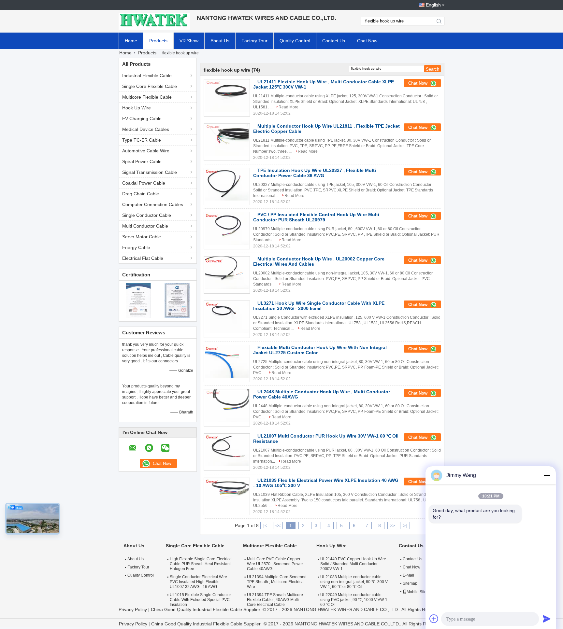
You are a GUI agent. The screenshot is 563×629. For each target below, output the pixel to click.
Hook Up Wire (136, 107)
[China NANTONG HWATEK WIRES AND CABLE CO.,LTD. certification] (138, 300)
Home (131, 40)
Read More (288, 107)
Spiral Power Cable (142, 161)
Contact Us (333, 40)
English (433, 4)
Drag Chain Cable (140, 193)
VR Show (189, 40)
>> (392, 525)
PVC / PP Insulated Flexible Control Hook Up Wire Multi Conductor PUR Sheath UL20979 (316, 217)
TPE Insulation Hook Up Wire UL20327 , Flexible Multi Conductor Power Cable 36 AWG (314, 173)
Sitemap (410, 583)
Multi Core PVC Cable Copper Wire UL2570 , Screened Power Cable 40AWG (275, 564)
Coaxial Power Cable (143, 183)
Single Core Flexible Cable (149, 86)
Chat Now (367, 40)
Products (158, 40)
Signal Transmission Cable (149, 172)
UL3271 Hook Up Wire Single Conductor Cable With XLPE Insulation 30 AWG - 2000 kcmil (318, 306)
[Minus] (547, 475)
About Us (219, 40)
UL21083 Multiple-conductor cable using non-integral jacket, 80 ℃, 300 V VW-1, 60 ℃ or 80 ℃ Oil (354, 582)
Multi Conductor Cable (145, 226)
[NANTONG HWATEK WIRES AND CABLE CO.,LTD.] (154, 21)
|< (265, 525)
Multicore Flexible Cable (147, 97)
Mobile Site (416, 592)
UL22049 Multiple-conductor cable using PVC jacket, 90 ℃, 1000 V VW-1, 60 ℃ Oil (354, 600)
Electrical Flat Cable (142, 258)
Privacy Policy (133, 609)
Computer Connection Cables (152, 204)
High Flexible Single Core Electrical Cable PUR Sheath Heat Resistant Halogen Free (201, 564)
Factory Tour (254, 40)
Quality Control (295, 40)
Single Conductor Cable (146, 215)
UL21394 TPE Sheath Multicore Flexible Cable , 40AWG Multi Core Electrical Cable (275, 600)
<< (278, 525)
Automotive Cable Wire (145, 150)
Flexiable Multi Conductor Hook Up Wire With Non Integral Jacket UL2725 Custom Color (320, 350)
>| (405, 525)
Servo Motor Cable (141, 236)
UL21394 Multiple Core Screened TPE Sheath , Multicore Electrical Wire (277, 582)
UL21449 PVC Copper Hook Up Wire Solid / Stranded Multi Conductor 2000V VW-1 (353, 564)
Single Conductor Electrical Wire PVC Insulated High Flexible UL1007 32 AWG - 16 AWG (198, 582)
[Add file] (434, 618)
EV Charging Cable (142, 118)
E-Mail (408, 575)
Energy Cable (136, 247)
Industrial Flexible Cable (147, 75)
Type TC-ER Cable (141, 140)
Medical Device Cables (145, 129)
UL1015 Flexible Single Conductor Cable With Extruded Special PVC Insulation (200, 600)
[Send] (546, 618)
